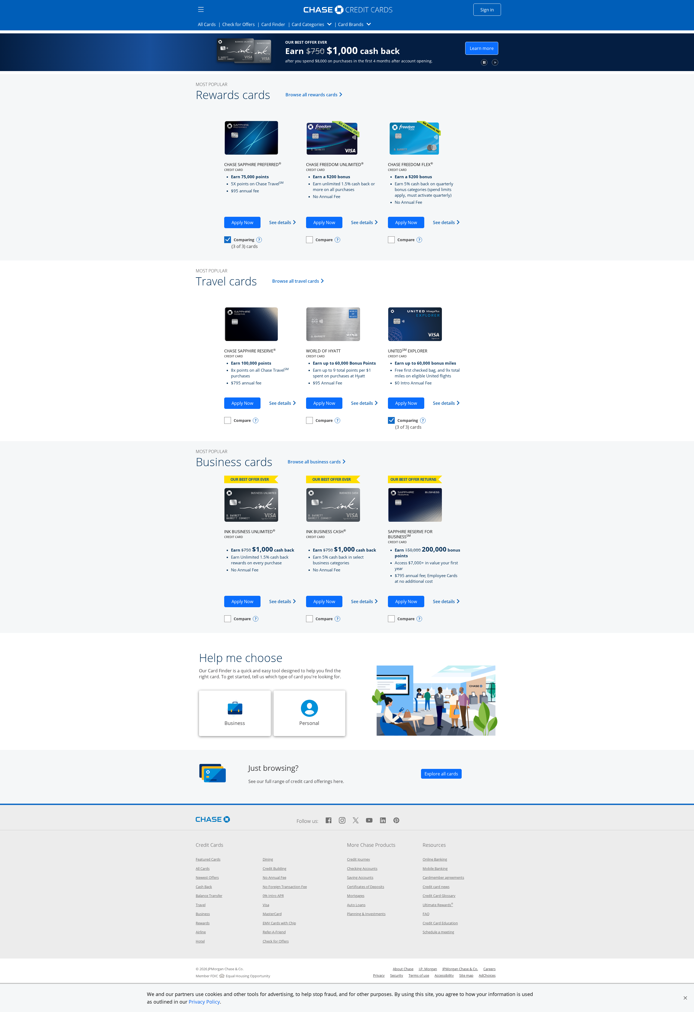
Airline (201, 932)
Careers (489, 968)
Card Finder (274, 24)
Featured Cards (208, 859)
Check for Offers (240, 24)
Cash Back (204, 886)
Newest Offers (207, 877)
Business (203, 913)
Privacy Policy (204, 1001)
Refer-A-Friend (274, 932)
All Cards (208, 24)
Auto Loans (356, 904)
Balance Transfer (209, 895)
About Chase (403, 968)
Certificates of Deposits (365, 886)
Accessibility (444, 975)
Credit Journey (358, 859)
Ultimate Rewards (438, 904)
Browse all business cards (318, 462)
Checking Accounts (362, 868)
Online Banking (435, 859)
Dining (268, 859)
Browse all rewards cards (314, 94)
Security (396, 975)
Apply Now (246, 222)
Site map (466, 975)
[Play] (541, 62)
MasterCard (272, 913)
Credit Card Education (440, 923)
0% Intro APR (273, 895)
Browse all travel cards (299, 281)
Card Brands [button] (356, 24)
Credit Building (274, 868)
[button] (685, 998)
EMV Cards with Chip (279, 923)
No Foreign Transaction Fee (285, 886)
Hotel (200, 941)
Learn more (530, 49)
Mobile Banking (435, 868)
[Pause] (530, 62)
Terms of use (419, 975)
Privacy (379, 975)
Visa (266, 904)
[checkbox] (239, 239)
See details (283, 222)
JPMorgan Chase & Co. (460, 968)
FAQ (426, 913)
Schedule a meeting (438, 932)
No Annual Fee (274, 877)
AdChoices (487, 975)
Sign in (490, 10)
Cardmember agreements (443, 877)
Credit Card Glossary (439, 895)
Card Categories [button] (313, 24)
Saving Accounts (360, 877)
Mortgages (355, 895)
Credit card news (436, 886)
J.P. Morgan (428, 968)
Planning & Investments (366, 913)
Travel (200, 904)
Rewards (203, 923)
